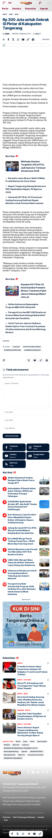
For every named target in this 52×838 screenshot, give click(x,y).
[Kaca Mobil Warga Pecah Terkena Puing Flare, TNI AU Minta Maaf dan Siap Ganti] (44, 541)
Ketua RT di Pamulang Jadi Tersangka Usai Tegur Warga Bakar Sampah (31, 685)
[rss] (14, 464)
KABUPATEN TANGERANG (13, 758)
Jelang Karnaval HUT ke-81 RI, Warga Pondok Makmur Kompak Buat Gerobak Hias (22, 530)
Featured (27, 680)
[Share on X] (13, 39)
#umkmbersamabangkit (32, 350)
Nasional (16, 745)
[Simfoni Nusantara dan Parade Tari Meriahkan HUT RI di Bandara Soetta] (44, 552)
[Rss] (47, 772)
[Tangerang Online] (26, 3)
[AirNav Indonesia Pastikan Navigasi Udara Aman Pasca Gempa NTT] (44, 480)
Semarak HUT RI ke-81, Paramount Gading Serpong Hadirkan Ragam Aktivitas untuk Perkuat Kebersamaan (24, 200)
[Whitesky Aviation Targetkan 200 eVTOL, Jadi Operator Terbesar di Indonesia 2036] (12, 166)
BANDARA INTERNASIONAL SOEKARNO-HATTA (20, 748)
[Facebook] (14, 447)
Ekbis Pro (21, 755)
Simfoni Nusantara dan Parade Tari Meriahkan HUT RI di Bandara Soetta (22, 552)
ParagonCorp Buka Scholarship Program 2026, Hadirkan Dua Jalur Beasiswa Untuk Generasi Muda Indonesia (22, 589)
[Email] (23, 39)
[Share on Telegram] (29, 834)
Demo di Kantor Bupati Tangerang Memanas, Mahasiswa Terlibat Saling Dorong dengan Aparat (30, 731)
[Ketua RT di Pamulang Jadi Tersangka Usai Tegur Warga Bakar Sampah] (9, 683)
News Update (42, 741)
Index (16, 14)
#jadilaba (16, 347)
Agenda (24, 751)
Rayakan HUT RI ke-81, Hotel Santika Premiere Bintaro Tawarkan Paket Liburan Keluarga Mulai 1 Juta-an (33, 290)
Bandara (20, 710)
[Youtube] (14, 456)
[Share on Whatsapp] (18, 39)
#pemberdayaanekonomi (12, 350)
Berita (5, 14)
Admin (7, 34)
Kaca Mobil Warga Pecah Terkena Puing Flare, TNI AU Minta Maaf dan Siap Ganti (21, 541)
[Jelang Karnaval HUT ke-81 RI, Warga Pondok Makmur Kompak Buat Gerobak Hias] (44, 531)
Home (11, 14)
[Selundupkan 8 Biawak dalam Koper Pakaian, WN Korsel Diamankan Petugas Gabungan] (44, 491)
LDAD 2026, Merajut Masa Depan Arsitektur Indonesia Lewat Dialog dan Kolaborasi (21, 562)
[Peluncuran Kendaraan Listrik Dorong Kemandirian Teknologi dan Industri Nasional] (44, 573)
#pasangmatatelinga (11, 751)
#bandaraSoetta (9, 755)
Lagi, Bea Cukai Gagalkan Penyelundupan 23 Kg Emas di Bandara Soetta (31, 716)
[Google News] (37, 456)
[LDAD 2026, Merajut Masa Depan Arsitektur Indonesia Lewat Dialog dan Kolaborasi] (44, 563)
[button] (5, 3)
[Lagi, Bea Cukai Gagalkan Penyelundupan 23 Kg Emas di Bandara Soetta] (9, 714)
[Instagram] (37, 447)
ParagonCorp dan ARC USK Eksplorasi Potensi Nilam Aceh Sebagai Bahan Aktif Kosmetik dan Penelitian (25, 315)
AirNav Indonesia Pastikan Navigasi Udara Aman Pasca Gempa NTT (21, 480)
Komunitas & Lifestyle (35, 755)
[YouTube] (33, 772)
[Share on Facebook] (8, 39)
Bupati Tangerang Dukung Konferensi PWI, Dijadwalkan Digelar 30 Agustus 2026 (25, 189)
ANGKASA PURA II (36, 751)
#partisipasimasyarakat (32, 347)
